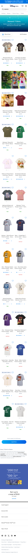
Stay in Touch (4, 528)
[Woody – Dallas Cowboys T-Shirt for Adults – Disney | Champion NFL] (20, 350)
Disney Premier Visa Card (8, 523)
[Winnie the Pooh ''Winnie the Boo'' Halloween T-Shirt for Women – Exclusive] (7, 380)
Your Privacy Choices (16, 544)
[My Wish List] (22, 6)
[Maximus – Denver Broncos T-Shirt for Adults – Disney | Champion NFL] (7, 225)
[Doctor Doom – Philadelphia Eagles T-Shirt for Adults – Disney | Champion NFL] (20, 132)
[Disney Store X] (8, 535)
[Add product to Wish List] (12, 40)
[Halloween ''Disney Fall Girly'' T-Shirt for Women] (7, 132)
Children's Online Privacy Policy (7, 547)
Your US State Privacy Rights (6, 544)
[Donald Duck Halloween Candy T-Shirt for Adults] (20, 164)
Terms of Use (3, 542)
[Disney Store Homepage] (14, 6)
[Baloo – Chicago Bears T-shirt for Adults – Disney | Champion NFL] (20, 225)
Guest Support (4, 505)
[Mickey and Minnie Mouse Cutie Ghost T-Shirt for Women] (7, 164)
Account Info (4, 511)
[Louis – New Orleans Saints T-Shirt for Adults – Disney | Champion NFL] (20, 257)
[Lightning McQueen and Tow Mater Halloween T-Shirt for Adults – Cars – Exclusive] (7, 195)
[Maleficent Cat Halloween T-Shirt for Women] (20, 412)
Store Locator (4, 517)
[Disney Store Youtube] (15, 535)
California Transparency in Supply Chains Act (9, 552)
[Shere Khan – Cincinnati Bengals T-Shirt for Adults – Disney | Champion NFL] (20, 380)
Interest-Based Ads (4, 549)
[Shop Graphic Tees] (14, 80)
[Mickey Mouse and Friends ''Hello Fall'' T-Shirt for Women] (20, 101)
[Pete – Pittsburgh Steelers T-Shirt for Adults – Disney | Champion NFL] (7, 257)
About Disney (16, 547)
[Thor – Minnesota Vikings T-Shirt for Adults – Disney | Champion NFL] (7, 320)
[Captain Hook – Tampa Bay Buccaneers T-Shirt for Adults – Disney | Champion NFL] (7, 350)
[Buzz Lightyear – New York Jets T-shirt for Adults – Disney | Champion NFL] (7, 412)
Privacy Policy (22, 542)
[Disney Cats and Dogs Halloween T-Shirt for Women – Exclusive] (7, 101)
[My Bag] (26, 6)
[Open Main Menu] (2, 6)
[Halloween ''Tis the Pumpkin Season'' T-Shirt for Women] (20, 195)
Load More (14, 442)
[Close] (26, 1)
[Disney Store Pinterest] (12, 535)
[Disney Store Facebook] (2, 535)
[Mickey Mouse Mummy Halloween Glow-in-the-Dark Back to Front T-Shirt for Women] (20, 288)
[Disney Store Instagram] (5, 535)
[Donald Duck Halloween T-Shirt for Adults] (20, 320)
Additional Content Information (13, 542)
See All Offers (21, 2)
